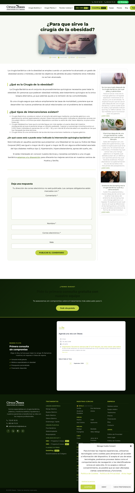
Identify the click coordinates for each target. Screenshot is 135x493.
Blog (126, 8)
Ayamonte (93, 422)
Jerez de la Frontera (94, 439)
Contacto (110, 425)
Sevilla (79, 408)
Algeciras (80, 443)
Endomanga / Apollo (52, 421)
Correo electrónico (52, 233)
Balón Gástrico (51, 415)
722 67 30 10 (98, 2)
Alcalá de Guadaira (80, 412)
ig (13, 431)
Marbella (93, 429)
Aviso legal (126, 473)
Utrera (92, 411)
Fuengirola (80, 432)
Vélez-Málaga (95, 432)
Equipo (111, 8)
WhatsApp (124, 2)
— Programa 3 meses (57, 441)
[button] (131, 446)
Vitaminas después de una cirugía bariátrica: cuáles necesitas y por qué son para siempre (113, 136)
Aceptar (88, 487)
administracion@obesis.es (17, 426)
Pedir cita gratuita (67, 308)
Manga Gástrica (51, 409)
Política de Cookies (89, 473)
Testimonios (111, 412)
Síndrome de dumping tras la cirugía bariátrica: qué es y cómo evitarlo (113, 188)
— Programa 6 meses (57, 444)
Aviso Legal (111, 437)
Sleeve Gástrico (51, 418)
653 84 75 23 (110, 2)
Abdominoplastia (51, 431)
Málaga (79, 429)
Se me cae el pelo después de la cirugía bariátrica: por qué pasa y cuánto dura (113, 89)
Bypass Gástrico (51, 412)
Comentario (52, 195)
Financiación (111, 419)
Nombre (51, 223)
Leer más (105, 116)
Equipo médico (112, 409)
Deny (104, 487)
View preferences (122, 487)
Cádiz (78, 438)
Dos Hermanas (95, 408)
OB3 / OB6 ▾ (82, 8)
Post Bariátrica (51, 428)
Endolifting (98, 8)
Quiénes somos (112, 406)
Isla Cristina (81, 422)
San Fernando (95, 443)
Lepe (92, 419)
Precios (119, 8)
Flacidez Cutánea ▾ (65, 8)
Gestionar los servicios (88, 481)
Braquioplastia (50, 434)
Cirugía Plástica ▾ (50, 8)
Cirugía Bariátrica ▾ (34, 8)
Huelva (79, 419)
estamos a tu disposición (28, 157)
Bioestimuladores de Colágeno (56, 453)
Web (51, 242)
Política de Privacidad (110, 473)
